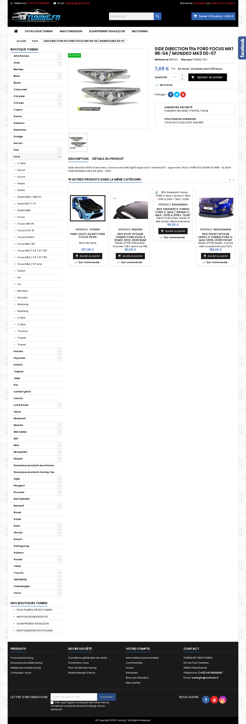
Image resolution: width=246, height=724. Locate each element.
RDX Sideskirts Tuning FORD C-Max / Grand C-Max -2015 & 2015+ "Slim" (173, 212)
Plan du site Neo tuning (82, 668)
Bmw (17, 76)
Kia (16, 385)
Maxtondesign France (81, 673)
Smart (18, 539)
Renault (19, 505)
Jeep (17, 378)
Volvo (17, 593)
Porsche (19, 492)
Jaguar (19, 371)
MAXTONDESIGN (71, 31)
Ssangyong (21, 546)
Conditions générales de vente (87, 658)
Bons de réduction (137, 678)
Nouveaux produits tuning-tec (34, 472)
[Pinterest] (183, 94)
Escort (21, 170)
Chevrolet (20, 89)
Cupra (18, 109)
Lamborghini (22, 391)
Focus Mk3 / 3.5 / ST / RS (32, 257)
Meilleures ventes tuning (26, 668)
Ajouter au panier (207, 77)
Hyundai (19, 358)
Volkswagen (22, 586)
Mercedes (20, 432)
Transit (21, 338)
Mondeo (22, 291)
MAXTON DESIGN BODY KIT (32, 617)
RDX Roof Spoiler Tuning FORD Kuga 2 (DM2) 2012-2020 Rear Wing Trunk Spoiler (130, 238)
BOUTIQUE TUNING (24, 49)
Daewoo (19, 123)
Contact (191, 649)
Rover (17, 512)
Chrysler (19, 96)
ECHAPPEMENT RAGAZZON (107, 31)
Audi (17, 62)
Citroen (19, 103)
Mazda (18, 425)
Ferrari (18, 143)
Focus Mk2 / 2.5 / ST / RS (32, 250)
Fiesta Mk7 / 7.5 (26, 203)
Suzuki (18, 559)
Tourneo (22, 331)
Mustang (22, 304)
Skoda (18, 532)
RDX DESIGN (21, 499)
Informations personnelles (142, 658)
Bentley (18, 69)
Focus (21, 217)
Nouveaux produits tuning (26, 663)
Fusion (21, 271)
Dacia (18, 116)
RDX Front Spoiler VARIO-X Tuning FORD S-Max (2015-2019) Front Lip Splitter (215, 238)
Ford (17, 156)
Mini (16, 445)
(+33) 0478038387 (38, 3)
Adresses (132, 673)
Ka (19, 277)
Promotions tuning (22, 658)
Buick (17, 83)
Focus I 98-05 (25, 224)
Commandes (134, 663)
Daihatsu (20, 130)
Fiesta (21, 183)
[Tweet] (177, 94)
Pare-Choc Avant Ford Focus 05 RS (87, 235)
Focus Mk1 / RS (26, 244)
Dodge (18, 136)
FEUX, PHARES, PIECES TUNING (34, 610)
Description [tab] (78, 158)
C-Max (21, 163)
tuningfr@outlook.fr (77, 3)
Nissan (18, 458)
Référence (161, 59)
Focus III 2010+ (26, 237)
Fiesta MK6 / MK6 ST (29, 197)
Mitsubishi (20, 452)
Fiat (16, 150)
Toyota (18, 573)
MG (16, 438)
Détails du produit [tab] (108, 158)
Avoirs (130, 668)
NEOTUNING (140, 31)
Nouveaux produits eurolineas (34, 465)
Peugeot (19, 485)
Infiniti (18, 365)
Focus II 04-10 (25, 230)
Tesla (17, 566)
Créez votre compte (222, 3)
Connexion (200, 3)
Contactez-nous (21, 673)
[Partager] (171, 94)
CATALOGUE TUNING (39, 31)
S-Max (21, 318)
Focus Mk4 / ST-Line (29, 264)
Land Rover (21, 405)
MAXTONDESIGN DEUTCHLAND (34, 630)
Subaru (19, 552)
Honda (18, 351)
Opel (17, 479)
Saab (17, 519)
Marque (186, 59)
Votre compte (138, 649)
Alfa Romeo (21, 56)
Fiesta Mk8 (23, 210)
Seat (17, 526)
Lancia (18, 398)
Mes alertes (133, 682)
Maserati (20, 418)
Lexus (17, 411)
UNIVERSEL (20, 579)
